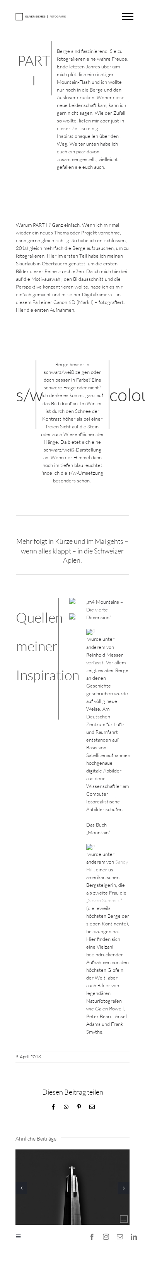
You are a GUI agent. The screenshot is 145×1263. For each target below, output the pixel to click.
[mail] (120, 1237)
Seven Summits (104, 900)
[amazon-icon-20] (91, 631)
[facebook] (92, 1237)
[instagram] (106, 1237)
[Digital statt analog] (72, 1152)
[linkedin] (134, 1237)
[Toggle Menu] (127, 16)
